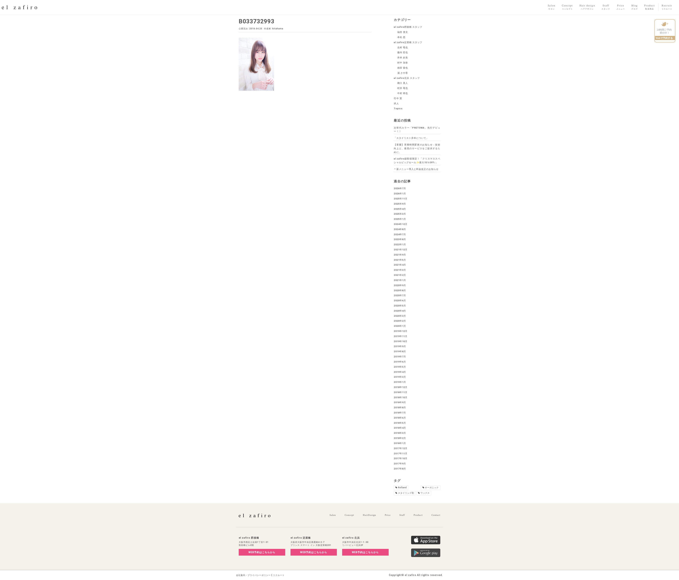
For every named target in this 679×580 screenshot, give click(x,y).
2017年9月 (400, 463)
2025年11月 (400, 198)
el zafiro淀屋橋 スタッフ (408, 42)
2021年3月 (400, 270)
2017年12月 (400, 448)
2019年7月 (400, 356)
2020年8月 (400, 290)
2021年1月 (400, 280)
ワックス (425, 493)
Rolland (402, 487)
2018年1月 (400, 443)
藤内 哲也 (402, 52)
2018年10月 (400, 397)
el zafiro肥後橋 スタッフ (408, 27)
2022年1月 (400, 244)
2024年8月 (400, 229)
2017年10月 (400, 458)
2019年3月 (400, 377)
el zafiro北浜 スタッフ (407, 78)
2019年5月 (400, 367)
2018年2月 (400, 438)
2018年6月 (400, 417)
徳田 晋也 (402, 67)
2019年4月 (400, 372)
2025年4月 (400, 209)
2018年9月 (400, 402)
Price (388, 515)
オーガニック (432, 487)
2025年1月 (400, 219)
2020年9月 (400, 285)
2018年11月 (400, 392)
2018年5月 (400, 423)
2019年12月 (400, 331)
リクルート (279, 575)
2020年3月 (400, 316)
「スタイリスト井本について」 (411, 138)
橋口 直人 (402, 83)
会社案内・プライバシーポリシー (253, 575)
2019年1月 (400, 382)
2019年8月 (400, 351)
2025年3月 (400, 214)
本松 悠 (401, 37)
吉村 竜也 (402, 47)
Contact (435, 515)
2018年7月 (400, 412)
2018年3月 (400, 433)
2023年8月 (400, 239)
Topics (398, 108)
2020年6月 (400, 300)
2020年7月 (400, 295)
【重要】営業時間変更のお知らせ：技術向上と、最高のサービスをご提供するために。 (417, 148)
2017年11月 (400, 453)
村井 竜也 (402, 88)
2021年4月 (400, 264)
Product (418, 515)
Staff (402, 515)
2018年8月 (400, 407)
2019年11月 (400, 336)
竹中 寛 (398, 98)
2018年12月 (400, 387)
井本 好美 (402, 57)
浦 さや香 (402, 73)
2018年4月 (400, 428)
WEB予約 (261, 552)
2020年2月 (400, 321)
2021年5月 (400, 260)
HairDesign (369, 515)
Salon (333, 515)
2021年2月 (400, 275)
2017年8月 (400, 468)
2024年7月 (400, 234)
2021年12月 (400, 249)
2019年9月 (400, 346)
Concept (349, 515)
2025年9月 (400, 203)
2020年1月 (400, 326)
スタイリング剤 (406, 493)
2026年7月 (400, 188)
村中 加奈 (402, 62)
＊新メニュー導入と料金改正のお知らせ (416, 169)
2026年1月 (400, 193)
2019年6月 (400, 361)
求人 (396, 103)
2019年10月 (400, 341)
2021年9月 (400, 254)
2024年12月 (400, 224)
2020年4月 (400, 310)
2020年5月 (400, 305)
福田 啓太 (402, 32)
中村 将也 (402, 93)
